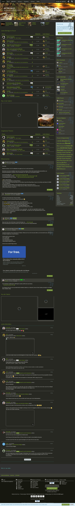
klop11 (60, 129)
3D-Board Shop (35, 481)
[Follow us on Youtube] (68, 21)
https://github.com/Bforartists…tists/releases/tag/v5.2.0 (26, 175)
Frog (67, 152)
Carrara (62, 145)
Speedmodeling (35, 483)
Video (70, 166)
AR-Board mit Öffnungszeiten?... (64, 112)
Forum (19, 483)
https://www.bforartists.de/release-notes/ (24, 177)
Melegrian (8, 46)
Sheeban (6, 219)
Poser (61, 160)
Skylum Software (35, 487)
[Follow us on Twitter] (69, 21)
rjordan (8, 54)
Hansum (8, 96)
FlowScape (70, 150)
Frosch (58, 154)
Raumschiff (65, 160)
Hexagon (68, 154)
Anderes (31, 44)
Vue (58, 169)
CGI (65, 145)
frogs (69, 152)
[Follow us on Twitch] (65, 21)
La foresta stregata (11, 71)
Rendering (59, 162)
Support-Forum (64, 482)
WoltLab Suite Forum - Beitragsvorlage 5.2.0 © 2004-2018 (50, 494)
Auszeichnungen (21, 488)
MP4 (58, 158)
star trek (67, 164)
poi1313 (60, 120)
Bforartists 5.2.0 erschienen (10, 162)
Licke (7, 66)
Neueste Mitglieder (61, 118)
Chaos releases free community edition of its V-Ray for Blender (14, 259)
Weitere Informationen (65, 504)
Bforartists (62, 143)
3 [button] (28, 27)
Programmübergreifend (28, 95)
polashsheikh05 (61, 126)
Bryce (58, 145)
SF (66, 162)
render (70, 160)
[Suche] (72, 1)
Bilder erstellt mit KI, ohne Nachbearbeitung (21, 42)
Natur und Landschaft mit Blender (14, 49)
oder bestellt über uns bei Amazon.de (52, 484)
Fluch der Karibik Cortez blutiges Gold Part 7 (9, 24)
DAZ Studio (68, 148)
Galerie (19, 485)
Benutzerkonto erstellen (65, 33)
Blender (68, 143)
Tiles (5, 163)
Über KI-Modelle (10, 95)
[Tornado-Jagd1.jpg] (20, 418)
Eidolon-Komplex (11, 36)
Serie (31, 70)
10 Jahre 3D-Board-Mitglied (17, 444)
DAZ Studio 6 (7, 218)
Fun (61, 154)
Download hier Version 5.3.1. (8, 284)
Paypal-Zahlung (37, 502)
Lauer (7, 443)
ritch (7, 42)
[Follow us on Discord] (63, 21)
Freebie (63, 152)
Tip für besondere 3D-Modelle (14, 83)
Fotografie (59, 152)
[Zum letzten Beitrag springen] (44, 37)
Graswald (34, 486)
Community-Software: (37, 498)
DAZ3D (62, 148)
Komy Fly (7, 25)
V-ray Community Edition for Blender (11, 228)
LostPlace (9, 79)
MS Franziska (10, 53)
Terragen (59, 166)
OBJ (60, 158)
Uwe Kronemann (21, 25)
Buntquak (9, 57)
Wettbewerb (62, 168)
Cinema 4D (69, 146)
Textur (63, 166)
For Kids (8, 91)
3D (58, 141)
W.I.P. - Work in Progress (21, 50)
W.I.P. (31, 36)
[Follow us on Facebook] (71, 21)
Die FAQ (62, 481)
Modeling (69, 156)
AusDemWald (10, 75)
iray (72, 154)
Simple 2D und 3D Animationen (14, 45)
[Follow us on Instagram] (66, 21)
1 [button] (26, 27)
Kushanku (46, 24)
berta (58, 143)
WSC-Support (34, 482)
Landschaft (61, 156)
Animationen (20, 88)
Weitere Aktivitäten (27, 459)
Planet (58, 160)
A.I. (60, 141)
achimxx (60, 189)
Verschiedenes (17, 46)
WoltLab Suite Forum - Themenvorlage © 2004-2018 (24, 494)
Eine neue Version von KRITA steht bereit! (12, 279)
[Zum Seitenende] (73, 21)
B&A (7, 138)
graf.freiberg (34, 24)
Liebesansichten (10, 41)
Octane (63, 158)
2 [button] (27, 27)
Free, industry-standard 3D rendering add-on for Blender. (16, 270)
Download (60, 150)
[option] (7, 24)
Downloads (20, 486)
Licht (65, 156)
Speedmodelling (61, 164)
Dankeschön (20, 481)
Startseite (19, 482)
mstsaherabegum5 (62, 123)
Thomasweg (9, 65)
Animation (65, 141)
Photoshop (68, 158)
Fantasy (65, 150)
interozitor (47, 48)
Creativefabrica (35, 485)
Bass (69, 141)
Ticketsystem (63, 483)
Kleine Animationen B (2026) (13, 87)
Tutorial (67, 166)
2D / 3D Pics (16, 72)
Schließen (71, 504)
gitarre (64, 154)
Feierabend (47, 22)
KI (57, 156)
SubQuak (9, 61)
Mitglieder (19, 487)
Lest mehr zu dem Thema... (52, 491)
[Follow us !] (68, 1)
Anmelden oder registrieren (61, 1)
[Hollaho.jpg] (20, 346)
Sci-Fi (63, 162)
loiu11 (60, 132)
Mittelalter (34, 22)
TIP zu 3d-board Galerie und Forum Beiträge (13, 193)
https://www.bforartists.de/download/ (20, 174)
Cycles (58, 148)
